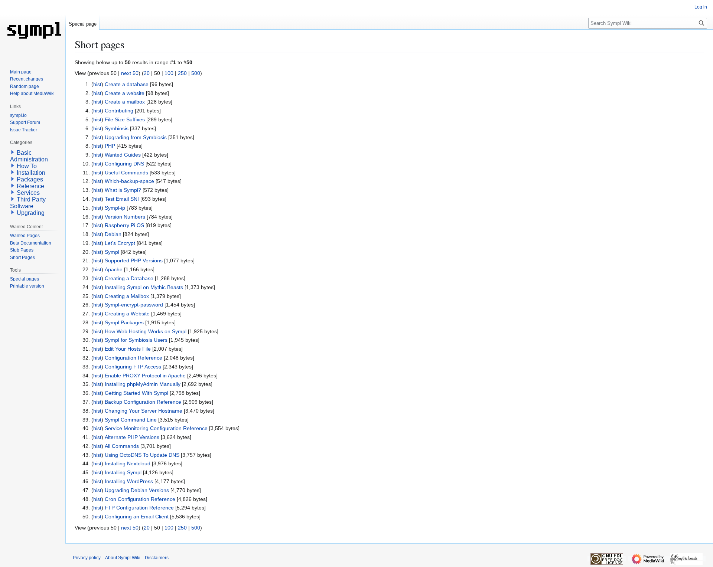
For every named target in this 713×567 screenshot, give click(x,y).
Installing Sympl (123, 472)
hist (97, 84)
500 (195, 73)
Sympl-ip (115, 208)
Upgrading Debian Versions (137, 490)
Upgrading (31, 213)
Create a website (124, 93)
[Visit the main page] (32, 29)
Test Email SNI (122, 199)
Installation (31, 173)
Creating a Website (127, 314)
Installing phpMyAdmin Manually (142, 384)
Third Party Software (28, 202)
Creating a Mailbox (127, 296)
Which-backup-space (129, 181)
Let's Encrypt (120, 243)
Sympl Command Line (131, 420)
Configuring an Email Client (137, 517)
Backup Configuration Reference (143, 402)
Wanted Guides (123, 155)
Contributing (119, 111)
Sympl (112, 252)
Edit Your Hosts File (128, 349)
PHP (110, 146)
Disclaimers (157, 557)
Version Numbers (125, 217)
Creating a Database (129, 278)
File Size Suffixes (125, 119)
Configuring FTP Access (133, 367)
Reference (30, 186)
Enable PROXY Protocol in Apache (145, 375)
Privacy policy (87, 557)
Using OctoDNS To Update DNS (142, 455)
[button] (12, 152)
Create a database (127, 84)
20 (147, 73)
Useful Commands (126, 173)
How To (27, 166)
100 (169, 73)
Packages (30, 179)
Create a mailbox (125, 102)
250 (182, 73)
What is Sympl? (123, 190)
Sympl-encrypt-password (134, 305)
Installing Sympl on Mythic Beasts (144, 287)
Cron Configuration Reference (140, 499)
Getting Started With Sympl (136, 393)
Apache (114, 269)
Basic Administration (29, 156)
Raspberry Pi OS (124, 225)
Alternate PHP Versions (132, 437)
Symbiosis (116, 128)
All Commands (122, 446)
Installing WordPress (129, 481)
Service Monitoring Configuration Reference (156, 428)
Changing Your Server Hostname (143, 411)
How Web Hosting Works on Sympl (145, 331)
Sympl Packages (124, 322)
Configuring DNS (124, 164)
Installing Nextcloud (127, 463)
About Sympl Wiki (122, 557)
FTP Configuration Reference (139, 508)
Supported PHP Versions (134, 260)
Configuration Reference (133, 358)
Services (28, 193)
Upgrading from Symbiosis (136, 137)
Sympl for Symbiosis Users (136, 340)
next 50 (130, 73)
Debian (113, 234)
